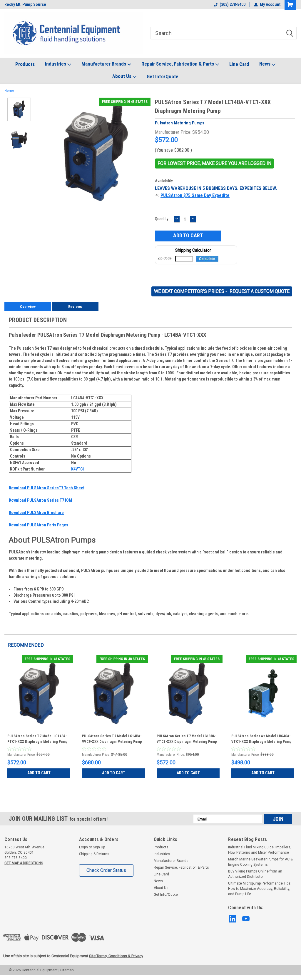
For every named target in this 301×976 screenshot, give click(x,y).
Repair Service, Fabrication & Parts (178, 64)
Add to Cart (39, 772)
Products (25, 64)
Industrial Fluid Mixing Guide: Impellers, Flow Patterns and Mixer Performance (259, 850)
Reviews (75, 306)
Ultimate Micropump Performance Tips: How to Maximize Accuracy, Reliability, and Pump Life (259, 888)
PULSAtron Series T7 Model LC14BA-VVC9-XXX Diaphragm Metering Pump (112, 739)
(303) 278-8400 (232, 4)
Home (9, 91)
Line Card (239, 64)
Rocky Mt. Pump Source (25, 4)
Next (144, 153)
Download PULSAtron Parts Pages (38, 525)
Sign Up (99, 847)
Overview (28, 306)
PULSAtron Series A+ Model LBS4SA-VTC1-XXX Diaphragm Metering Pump (261, 739)
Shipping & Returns (94, 854)
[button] (214, 163)
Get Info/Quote (162, 76)
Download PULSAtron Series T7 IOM (40, 500)
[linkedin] (232, 918)
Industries (56, 64)
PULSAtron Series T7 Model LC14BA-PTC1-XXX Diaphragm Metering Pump (37, 739)
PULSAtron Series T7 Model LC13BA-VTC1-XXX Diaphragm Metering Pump (187, 739)
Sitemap (66, 970)
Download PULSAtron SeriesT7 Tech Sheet (46, 488)
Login (83, 847)
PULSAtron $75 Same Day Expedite (195, 195)
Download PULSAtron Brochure (36, 512)
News (265, 64)
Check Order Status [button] (106, 870)
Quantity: (162, 218)
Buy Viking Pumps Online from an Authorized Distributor (255, 874)
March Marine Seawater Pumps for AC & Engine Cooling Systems (260, 862)
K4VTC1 (78, 469)
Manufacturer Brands (104, 64)
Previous (47, 153)
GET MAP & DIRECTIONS (23, 863)
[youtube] (246, 918)
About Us (122, 76)
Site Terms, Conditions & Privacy (116, 956)
